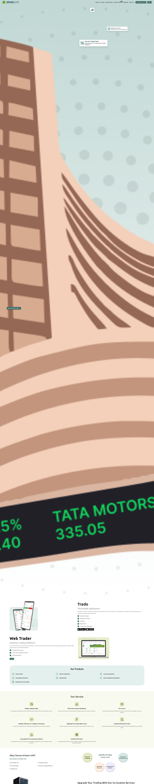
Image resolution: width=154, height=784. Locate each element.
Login (149, 2)
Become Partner (109, 2)
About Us (98, 2)
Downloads (125, 2)
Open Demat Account (140, 2)
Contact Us (131, 2)
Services (102, 2)
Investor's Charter (118, 2)
